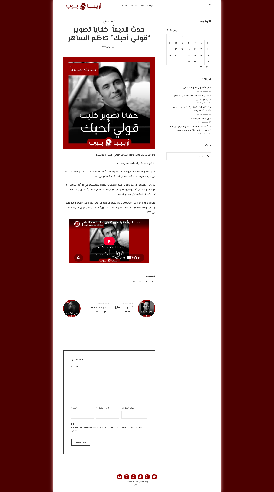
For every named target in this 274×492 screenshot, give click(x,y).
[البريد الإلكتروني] (134, 282)
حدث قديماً (109, 21)
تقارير (136, 5)
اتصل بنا (124, 5)
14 (195, 49)
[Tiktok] (140, 476)
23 (182, 55)
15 (189, 49)
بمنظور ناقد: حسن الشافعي (86, 308)
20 (201, 55)
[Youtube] (119, 476)
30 (182, 61)
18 (170, 49)
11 (169, 43)
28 (195, 61)
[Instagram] (126, 476)
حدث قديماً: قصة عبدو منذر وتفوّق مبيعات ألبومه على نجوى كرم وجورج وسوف (190, 128)
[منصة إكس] (146, 282)
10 (176, 43)
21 (195, 55)
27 (201, 61)
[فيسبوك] (153, 282)
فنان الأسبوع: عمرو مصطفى (197, 88)
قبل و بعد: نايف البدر (201, 118)
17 (176, 49)
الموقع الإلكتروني (128, 408)
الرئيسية (150, 5)
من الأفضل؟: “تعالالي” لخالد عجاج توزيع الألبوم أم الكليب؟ (192, 109)
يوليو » (201, 67)
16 (182, 49)
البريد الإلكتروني (102, 408)
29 (189, 61)
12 (208, 49)
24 (176, 55)
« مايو (208, 67)
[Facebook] (154, 476)
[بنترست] (140, 282)
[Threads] (133, 476)
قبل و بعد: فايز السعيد (132, 308)
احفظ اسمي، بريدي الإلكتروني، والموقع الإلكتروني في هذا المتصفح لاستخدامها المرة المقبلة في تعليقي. (107, 429)
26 (207, 61)
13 (201, 49)
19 (208, 55)
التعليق (74, 367)
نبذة (142, 5)
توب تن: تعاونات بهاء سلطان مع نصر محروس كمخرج (192, 97)
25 (170, 55)
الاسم (74, 408)
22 (189, 55)
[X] (147, 476)
